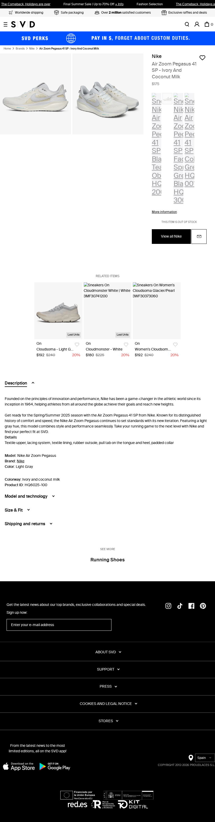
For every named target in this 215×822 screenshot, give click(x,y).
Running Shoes (107, 559)
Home (7, 48)
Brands (20, 48)
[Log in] (197, 24)
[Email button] (199, 236)
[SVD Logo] (23, 24)
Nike (32, 48)
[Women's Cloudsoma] (157, 310)
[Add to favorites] (202, 57)
